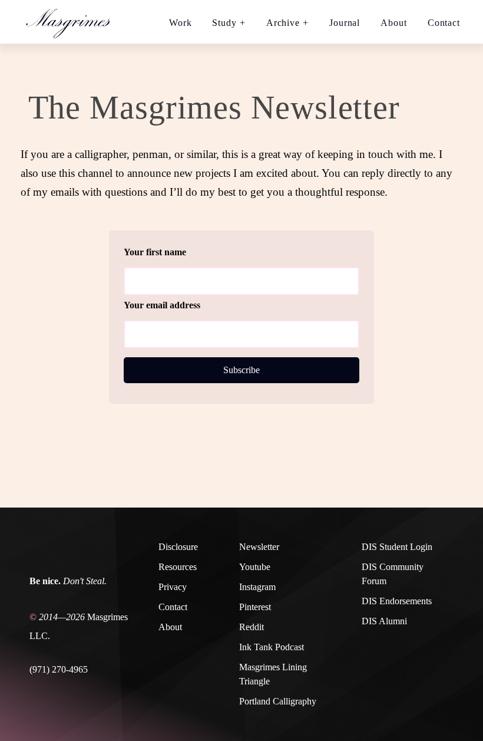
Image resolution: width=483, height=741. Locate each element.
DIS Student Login (397, 547)
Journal (344, 23)
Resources (177, 567)
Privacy (172, 587)
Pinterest (255, 607)
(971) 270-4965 (58, 669)
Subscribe (241, 370)
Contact (444, 23)
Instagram (257, 587)
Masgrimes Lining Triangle (273, 674)
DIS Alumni (384, 621)
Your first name (155, 252)
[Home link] (73, 22)
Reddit (251, 627)
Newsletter (259, 547)
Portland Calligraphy (277, 701)
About (394, 23)
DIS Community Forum (393, 574)
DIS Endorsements (397, 601)
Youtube (254, 567)
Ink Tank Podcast (271, 647)
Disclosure (178, 547)
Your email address (162, 305)
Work (180, 23)
